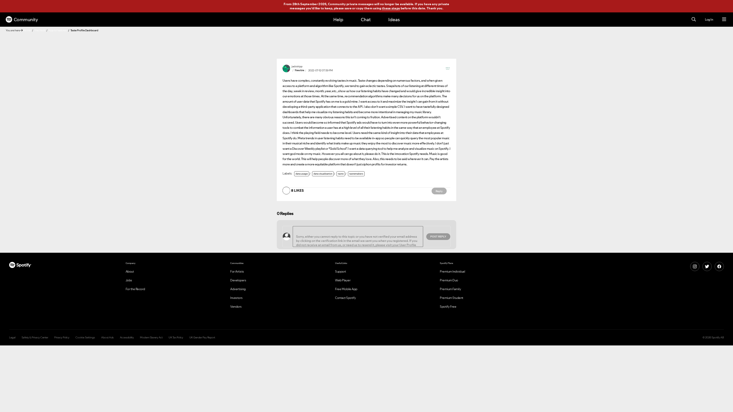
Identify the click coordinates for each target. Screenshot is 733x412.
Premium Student (451, 298)
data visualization (322, 173)
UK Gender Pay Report (202, 337)
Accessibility (127, 337)
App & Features (58, 30)
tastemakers (356, 173)
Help (338, 19)
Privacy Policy (61, 337)
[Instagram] (694, 266)
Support (340, 271)
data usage (301, 173)
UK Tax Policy (176, 337)
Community (26, 19)
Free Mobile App (346, 289)
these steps (391, 8)
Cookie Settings (85, 337)
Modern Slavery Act (151, 337)
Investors (236, 298)
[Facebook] (719, 266)
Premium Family (450, 289)
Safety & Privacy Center (35, 337)
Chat (366, 19)
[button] (447, 68)
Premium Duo (449, 280)
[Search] (693, 19)
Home (27, 30)
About (130, 271)
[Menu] (724, 19)
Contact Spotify (345, 298)
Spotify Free (448, 306)
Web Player (342, 280)
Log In (709, 19)
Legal (12, 337)
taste (341, 173)
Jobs (129, 280)
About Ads (107, 337)
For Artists (237, 271)
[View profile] (286, 68)
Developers (238, 280)
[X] (707, 266)
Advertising (238, 289)
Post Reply (438, 236)
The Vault (39, 30)
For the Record (135, 289)
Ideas (394, 19)
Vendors (236, 306)
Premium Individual (452, 271)
